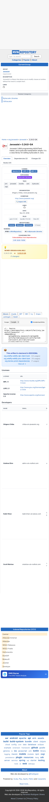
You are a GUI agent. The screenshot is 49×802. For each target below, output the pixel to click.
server (7, 760)
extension (17, 748)
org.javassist (13, 139)
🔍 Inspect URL (21, 202)
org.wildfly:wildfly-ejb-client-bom (17, 356)
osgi (6, 187)
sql (28, 760)
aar (7, 738)
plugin (19, 757)
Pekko (31, 779)
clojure (43, 741)
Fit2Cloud (28, 225)
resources (29, 757)
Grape (38, 314)
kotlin (36, 751)
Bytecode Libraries (10, 98)
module (30, 754)
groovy (6, 751)
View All (36, 219)
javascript (23, 751)
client (36, 741)
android (14, 738)
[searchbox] (19, 56)
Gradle (13, 314)
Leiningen (7, 317)
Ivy (32, 314)
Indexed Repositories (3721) (24, 629)
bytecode (35, 184)
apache (23, 738)
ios (15, 751)
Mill (26, 314)
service (14, 760)
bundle (21, 184)
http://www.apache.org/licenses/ (32, 395)
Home (4, 139)
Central (11, 225)
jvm (6, 184)
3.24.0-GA (27, 144)
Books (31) (7, 163)
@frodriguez (34, 774)
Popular (26, 60)
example (8, 748)
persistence (10, 757)
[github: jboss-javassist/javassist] (4, 87)
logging (7, 754)
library (43, 751)
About (34, 60)
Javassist (6, 71)
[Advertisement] (24, 24)
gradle (42, 747)
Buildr (15, 317)
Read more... (24, 784)
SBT (20, 314)
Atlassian (20, 225)
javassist (23, 139)
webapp (31, 764)
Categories (16, 60)
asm (28, 184)
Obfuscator (7, 101)
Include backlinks (39, 322)
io (12, 751)
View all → (22, 364)
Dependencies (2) (21, 158)
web (24, 763)
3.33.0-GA (21, 253)
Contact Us (21, 798)
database (32, 744)
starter (33, 760)
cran (20, 744)
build (6, 741)
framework (26, 748)
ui (21, 764)
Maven (5, 314)
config (14, 744)
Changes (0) (36, 158)
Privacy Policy (32, 798)
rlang (37, 757)
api (29, 738)
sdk (42, 757)
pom (13, 219)
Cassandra (41, 779)
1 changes (15, 256)
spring (22, 760)
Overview (6, 158)
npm (37, 754)
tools (16, 764)
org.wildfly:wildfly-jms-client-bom (17, 358)
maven (15, 754)
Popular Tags (24, 734)
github (34, 747)
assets (41, 738)
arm (34, 738)
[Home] (24, 54)
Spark (25, 779)
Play (20, 779)
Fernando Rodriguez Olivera (34, 794)
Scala (16, 779)
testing (41, 760)
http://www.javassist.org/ (24, 198)
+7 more (37, 225)
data (25, 744)
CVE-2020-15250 (19, 240)
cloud (7, 744)
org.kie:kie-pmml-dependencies (17, 361)
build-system (17, 741)
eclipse (41, 744)
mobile (23, 754)
